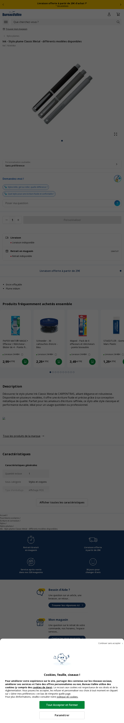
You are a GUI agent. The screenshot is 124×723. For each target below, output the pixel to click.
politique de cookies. (67, 696)
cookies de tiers (42, 687)
